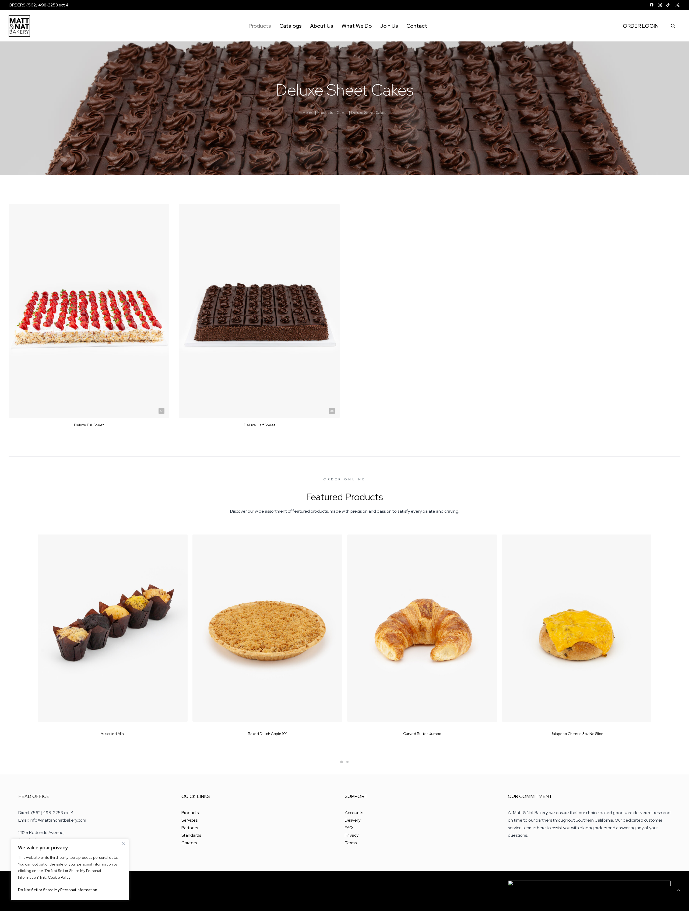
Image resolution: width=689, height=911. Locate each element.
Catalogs (290, 25)
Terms (351, 843)
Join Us (389, 25)
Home (308, 112)
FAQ (349, 828)
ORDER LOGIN (641, 25)
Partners (189, 828)
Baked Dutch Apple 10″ (112, 733)
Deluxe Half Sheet (259, 425)
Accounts (354, 812)
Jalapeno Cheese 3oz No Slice (422, 733)
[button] (651, 5)
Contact (416, 25)
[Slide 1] (341, 762)
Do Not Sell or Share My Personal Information (57, 889)
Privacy (351, 835)
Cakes (342, 112)
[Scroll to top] (678, 889)
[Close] (123, 843)
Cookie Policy (59, 877)
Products (260, 25)
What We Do (357, 25)
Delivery (352, 820)
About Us (321, 25)
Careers (189, 843)
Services (189, 820)
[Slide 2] (347, 762)
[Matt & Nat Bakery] (19, 26)
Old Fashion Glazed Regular (577, 733)
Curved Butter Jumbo (267, 733)
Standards (191, 835)
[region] (70, 869)
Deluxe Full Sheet (89, 425)
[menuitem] (651, 5)
